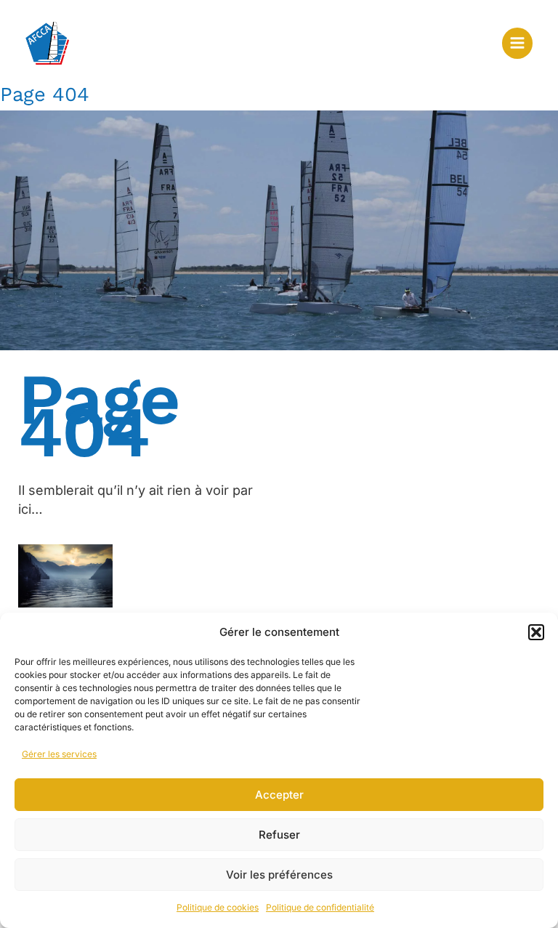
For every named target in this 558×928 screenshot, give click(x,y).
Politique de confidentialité (320, 907)
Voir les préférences (279, 874)
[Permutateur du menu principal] (517, 43)
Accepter (279, 795)
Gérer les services (59, 754)
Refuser (279, 835)
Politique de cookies (218, 907)
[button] (536, 632)
